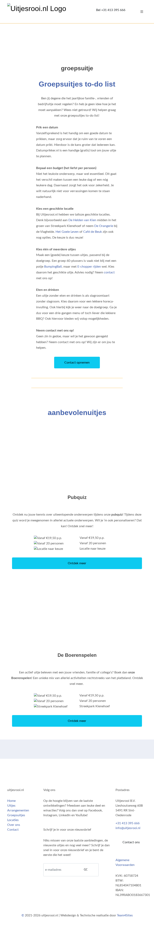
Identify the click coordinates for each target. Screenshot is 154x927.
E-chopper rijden (89, 266)
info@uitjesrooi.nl (128, 828)
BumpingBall (53, 266)
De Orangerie (103, 226)
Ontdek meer (77, 563)
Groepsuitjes (16, 815)
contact (109, 272)
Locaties (13, 820)
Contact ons (131, 842)
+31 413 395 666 (128, 823)
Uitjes (11, 805)
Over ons (13, 824)
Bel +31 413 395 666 (110, 10)
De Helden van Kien (82, 220)
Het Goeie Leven (67, 231)
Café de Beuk (92, 231)
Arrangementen (18, 810)
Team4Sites (125, 915)
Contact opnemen (77, 362)
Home (11, 800)
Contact (13, 829)
